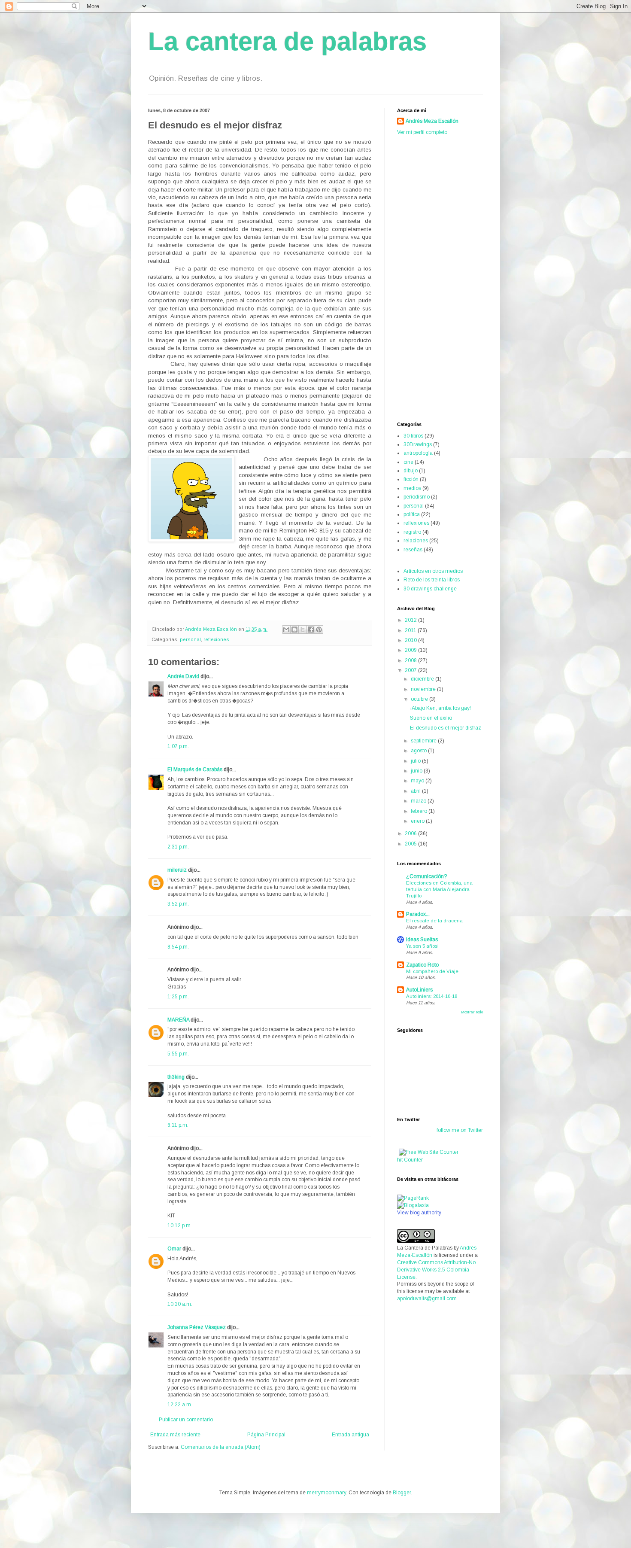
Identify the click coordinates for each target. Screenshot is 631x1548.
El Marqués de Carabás (194, 769)
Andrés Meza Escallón (432, 121)
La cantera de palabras (287, 41)
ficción (411, 479)
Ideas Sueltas (422, 940)
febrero (419, 811)
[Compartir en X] (302, 629)
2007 (411, 670)
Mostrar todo (472, 1012)
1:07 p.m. (178, 746)
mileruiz (177, 870)
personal (190, 639)
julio (416, 761)
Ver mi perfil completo (422, 132)
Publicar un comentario (186, 1420)
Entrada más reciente (175, 1435)
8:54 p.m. (178, 947)
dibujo (410, 471)
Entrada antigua (350, 1435)
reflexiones (216, 639)
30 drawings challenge (430, 589)
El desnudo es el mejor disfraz (445, 728)
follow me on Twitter (460, 1130)
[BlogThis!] (294, 629)
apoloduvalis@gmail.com (427, 1299)
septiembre (424, 741)
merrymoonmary (326, 1493)
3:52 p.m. (178, 904)
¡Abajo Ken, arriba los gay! (440, 708)
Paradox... (418, 914)
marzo (419, 801)
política (411, 514)
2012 (411, 620)
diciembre (423, 679)
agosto (419, 751)
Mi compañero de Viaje (432, 971)
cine (408, 462)
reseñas (412, 550)
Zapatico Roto (422, 965)
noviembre (424, 689)
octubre (420, 699)
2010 (411, 640)
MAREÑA (178, 1020)
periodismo (416, 497)
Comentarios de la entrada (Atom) (221, 1447)
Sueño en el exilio (431, 718)
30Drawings (417, 444)
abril (416, 791)
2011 (411, 630)
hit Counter (410, 1160)
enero (418, 821)
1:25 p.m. (178, 997)
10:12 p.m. (179, 1226)
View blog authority (419, 1213)
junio (417, 771)
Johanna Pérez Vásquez (196, 1327)
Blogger (402, 1493)
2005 (411, 844)
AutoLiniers (419, 990)
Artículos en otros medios (433, 571)
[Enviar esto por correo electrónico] (286, 629)
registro (412, 532)
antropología (418, 453)
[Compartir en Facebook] (310, 629)
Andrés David (183, 676)
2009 (411, 650)
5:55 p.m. (178, 1054)
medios (412, 488)
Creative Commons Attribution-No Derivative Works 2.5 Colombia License (436, 1269)
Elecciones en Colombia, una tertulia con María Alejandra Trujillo (439, 889)
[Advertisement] (431, 278)
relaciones (415, 541)
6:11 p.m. (177, 1125)
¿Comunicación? (426, 876)
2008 (411, 660)
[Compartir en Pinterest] (319, 629)
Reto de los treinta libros (431, 580)
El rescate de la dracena (434, 920)
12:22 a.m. (179, 1405)
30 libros (413, 436)
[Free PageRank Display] (413, 1198)
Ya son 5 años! (422, 946)
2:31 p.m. (178, 847)
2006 (411, 833)
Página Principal (266, 1435)
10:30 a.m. (179, 1304)
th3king (176, 1077)
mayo (418, 781)
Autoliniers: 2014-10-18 (431, 996)
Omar (174, 1249)
